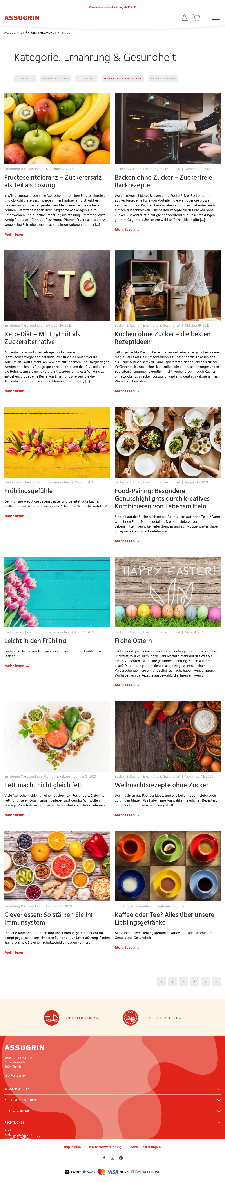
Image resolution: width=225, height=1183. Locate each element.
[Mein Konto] (184, 17)
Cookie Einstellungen (144, 1146)
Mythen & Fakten (163, 78)
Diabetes (86, 78)
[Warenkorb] (196, 17)
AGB (7, 1130)
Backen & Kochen (56, 78)
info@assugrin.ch (15, 1075)
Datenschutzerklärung (105, 1146)
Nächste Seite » (216, 981)
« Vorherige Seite (161, 981)
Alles (25, 78)
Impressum (72, 1146)
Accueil (9, 32)
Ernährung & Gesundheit (38, 32)
